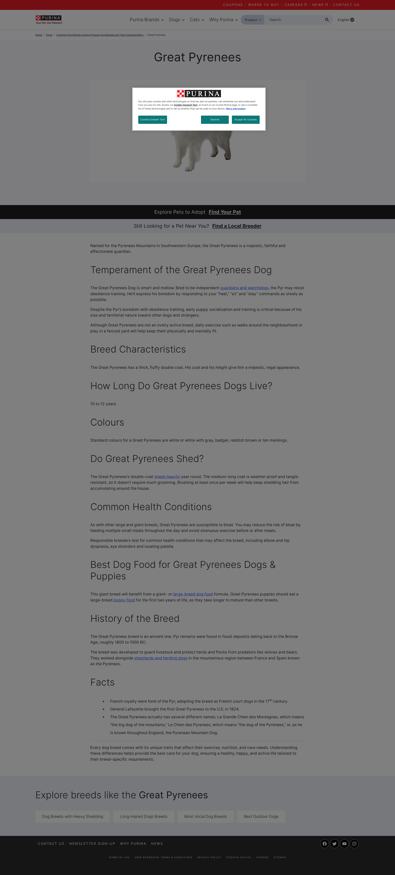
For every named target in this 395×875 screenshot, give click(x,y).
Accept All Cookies (246, 119)
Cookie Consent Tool (152, 119)
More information (236, 108)
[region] (199, 109)
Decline (214, 119)
